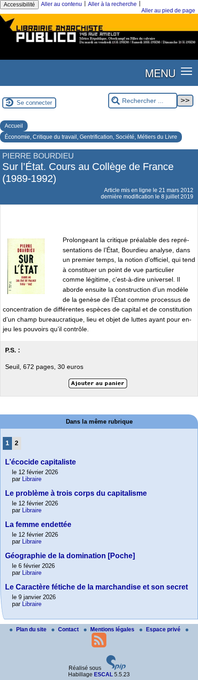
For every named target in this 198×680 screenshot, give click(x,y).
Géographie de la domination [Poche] (70, 556)
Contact (69, 629)
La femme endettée (38, 524)
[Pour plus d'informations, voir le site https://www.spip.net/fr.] (116, 668)
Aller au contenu (61, 4)
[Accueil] (99, 45)
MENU (160, 72)
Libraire (31, 479)
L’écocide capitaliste (40, 462)
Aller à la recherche (112, 4)
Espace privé (164, 629)
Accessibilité (19, 4)
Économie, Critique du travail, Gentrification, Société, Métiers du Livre (91, 137)
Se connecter (34, 102)
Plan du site (32, 629)
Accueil (14, 126)
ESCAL (103, 674)
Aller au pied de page (168, 10)
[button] (186, 71)
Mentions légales (113, 629)
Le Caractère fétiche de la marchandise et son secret (96, 587)
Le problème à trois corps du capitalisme (76, 493)
